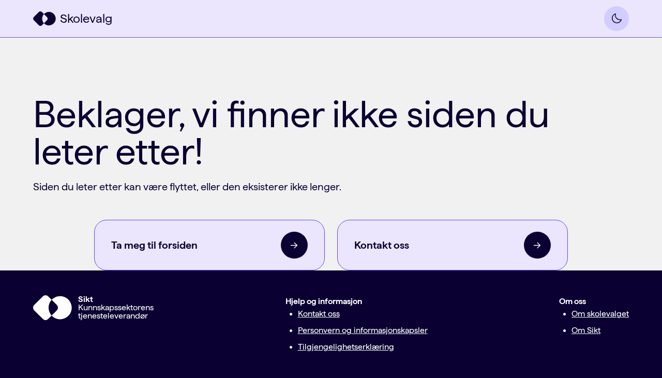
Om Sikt (585, 330)
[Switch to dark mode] (616, 18)
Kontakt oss (319, 313)
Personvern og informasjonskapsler (363, 330)
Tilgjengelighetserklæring (346, 346)
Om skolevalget (600, 313)
